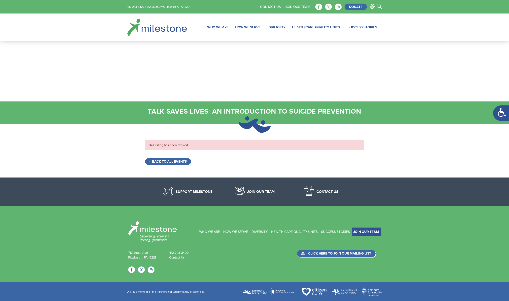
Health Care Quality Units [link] (316, 27)
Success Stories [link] (362, 27)
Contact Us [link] (270, 6)
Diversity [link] (277, 27)
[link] (501, 113)
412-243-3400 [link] (179, 252)
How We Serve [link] (248, 27)
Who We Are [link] (218, 27)
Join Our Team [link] (297, 6)
